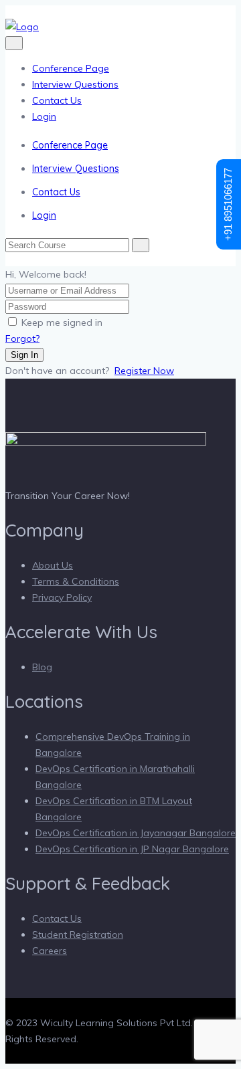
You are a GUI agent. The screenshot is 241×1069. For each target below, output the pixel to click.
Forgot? (22, 338)
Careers (49, 951)
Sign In (24, 355)
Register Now (144, 371)
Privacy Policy (62, 597)
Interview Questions (75, 84)
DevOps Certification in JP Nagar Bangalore (132, 849)
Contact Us (57, 100)
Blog (42, 667)
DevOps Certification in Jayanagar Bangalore (135, 833)
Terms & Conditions (75, 581)
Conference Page (70, 68)
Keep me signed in (61, 322)
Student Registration (77, 935)
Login (44, 116)
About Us (52, 565)
